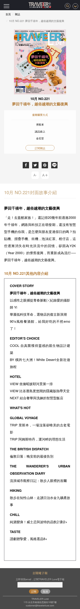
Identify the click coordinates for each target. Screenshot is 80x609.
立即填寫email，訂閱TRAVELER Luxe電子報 (40, 579)
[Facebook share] (26, 165)
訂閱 (33, 591)
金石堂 (40, 138)
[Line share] (54, 165)
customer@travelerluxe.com (40, 605)
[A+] (45, 175)
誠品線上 (40, 131)
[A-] (35, 175)
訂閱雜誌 (40, 148)
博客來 (40, 124)
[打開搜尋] (67, 6)
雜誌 (17, 14)
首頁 (8, 14)
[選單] (6, 6)
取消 (45, 591)
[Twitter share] (35, 165)
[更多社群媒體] (75, 6)
